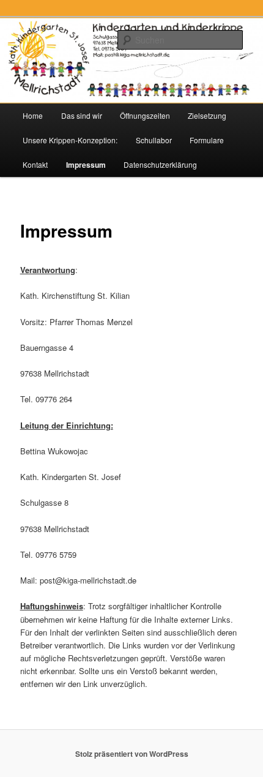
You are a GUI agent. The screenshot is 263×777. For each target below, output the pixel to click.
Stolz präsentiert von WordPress (131, 753)
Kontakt (35, 164)
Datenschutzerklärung (160, 164)
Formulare (207, 140)
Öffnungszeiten (145, 115)
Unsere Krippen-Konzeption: (70, 140)
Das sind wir (81, 115)
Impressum (86, 164)
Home (33, 115)
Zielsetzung (207, 115)
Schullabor (154, 140)
